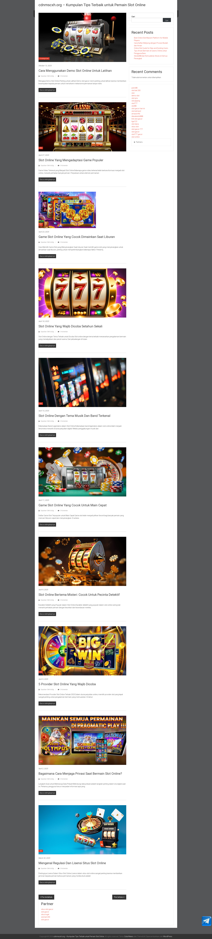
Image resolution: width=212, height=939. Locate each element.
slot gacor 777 (137, 129)
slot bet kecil (136, 111)
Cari (133, 17)
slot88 (134, 106)
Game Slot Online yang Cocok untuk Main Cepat (73, 505)
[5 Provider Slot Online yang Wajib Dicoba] (82, 651)
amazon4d (136, 114)
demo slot (135, 96)
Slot (41, 148)
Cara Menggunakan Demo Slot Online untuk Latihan (75, 71)
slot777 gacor (137, 134)
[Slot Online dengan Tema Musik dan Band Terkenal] (82, 382)
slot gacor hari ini (138, 108)
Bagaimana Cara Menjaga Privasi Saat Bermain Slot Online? (80, 773)
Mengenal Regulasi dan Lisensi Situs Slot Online (72, 863)
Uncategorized (44, 58)
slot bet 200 (136, 90)
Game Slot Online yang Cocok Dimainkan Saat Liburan (77, 237)
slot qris (135, 98)
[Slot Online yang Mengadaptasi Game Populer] (82, 127)
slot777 (134, 103)
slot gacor (135, 132)
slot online (135, 137)
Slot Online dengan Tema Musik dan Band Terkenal (74, 416)
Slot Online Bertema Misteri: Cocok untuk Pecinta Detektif (79, 595)
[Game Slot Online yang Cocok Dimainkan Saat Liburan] (67, 210)
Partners (139, 142)
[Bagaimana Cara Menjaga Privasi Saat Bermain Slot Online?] (82, 740)
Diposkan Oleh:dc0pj (47, 76)
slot (133, 93)
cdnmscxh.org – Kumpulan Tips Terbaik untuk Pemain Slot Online (92, 5)
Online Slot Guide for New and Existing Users (151, 48)
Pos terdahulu (47, 897)
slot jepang (136, 101)
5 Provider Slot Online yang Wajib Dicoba (67, 684)
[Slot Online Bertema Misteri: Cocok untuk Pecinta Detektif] (82, 561)
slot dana (135, 124)
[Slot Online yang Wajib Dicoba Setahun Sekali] (82, 293)
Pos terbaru (118, 897)
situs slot (135, 127)
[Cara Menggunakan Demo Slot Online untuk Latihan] (82, 37)
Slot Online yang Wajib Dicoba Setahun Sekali (70, 326)
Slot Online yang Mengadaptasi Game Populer (71, 160)
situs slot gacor (47, 909)
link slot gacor (137, 119)
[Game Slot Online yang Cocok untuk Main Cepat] (82, 472)
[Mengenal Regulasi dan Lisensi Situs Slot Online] (82, 830)
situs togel (45, 914)
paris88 (134, 88)
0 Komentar (64, 76)
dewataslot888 (137, 116)
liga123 (134, 121)
